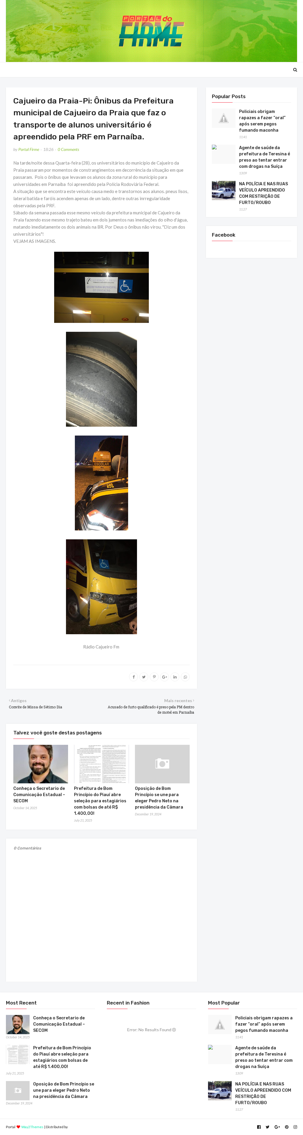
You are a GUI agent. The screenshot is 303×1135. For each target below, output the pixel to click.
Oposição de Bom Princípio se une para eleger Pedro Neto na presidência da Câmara (63, 1090)
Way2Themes (32, 1127)
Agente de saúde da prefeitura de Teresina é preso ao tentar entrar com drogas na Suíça (264, 157)
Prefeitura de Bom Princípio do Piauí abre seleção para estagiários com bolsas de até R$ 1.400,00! (100, 801)
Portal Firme (28, 149)
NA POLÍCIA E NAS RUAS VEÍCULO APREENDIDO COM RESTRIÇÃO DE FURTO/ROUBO (263, 193)
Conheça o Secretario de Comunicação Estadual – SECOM (39, 795)
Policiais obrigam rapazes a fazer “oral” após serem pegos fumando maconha (262, 121)
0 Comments (68, 149)
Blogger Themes (81, 1127)
